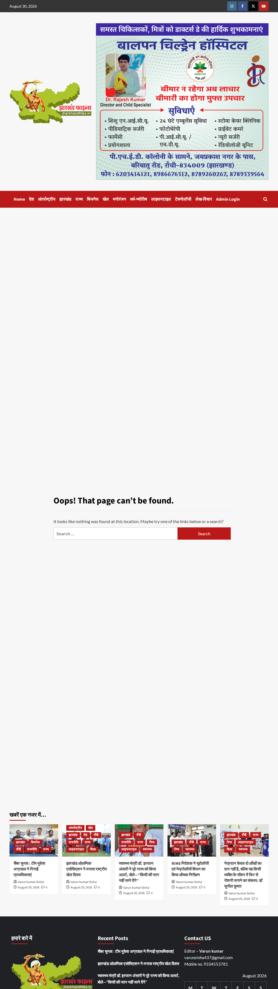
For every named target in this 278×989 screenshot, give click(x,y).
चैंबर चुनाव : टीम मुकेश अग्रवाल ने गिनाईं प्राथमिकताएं (29, 869)
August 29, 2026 (28, 887)
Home (19, 199)
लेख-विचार (203, 199)
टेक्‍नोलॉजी (183, 199)
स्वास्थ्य (147, 849)
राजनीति (32, 849)
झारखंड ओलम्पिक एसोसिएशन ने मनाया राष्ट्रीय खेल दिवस (86, 869)
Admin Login (228, 199)
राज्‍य (79, 199)
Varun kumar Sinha (31, 882)
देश (31, 199)
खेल (106, 199)
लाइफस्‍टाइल (161, 199)
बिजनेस (93, 199)
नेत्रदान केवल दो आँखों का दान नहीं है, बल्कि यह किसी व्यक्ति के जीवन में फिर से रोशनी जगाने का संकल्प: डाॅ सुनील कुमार (243, 875)
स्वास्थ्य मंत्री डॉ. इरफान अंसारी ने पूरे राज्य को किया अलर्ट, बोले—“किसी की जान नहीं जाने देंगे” (139, 872)
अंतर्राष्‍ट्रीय (46, 199)
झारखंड (65, 199)
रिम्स (151, 842)
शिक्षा (93, 849)
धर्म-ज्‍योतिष (138, 199)
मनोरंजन (119, 199)
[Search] (265, 199)
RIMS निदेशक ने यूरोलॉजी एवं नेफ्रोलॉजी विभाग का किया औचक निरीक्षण (190, 869)
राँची (18, 849)
